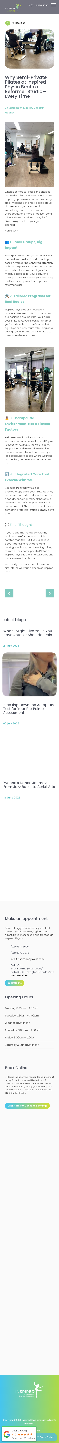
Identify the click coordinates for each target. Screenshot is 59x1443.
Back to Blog (18, 22)
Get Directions (19, 975)
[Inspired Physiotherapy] (13, 7)
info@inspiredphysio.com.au (28, 959)
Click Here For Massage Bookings (27, 1105)
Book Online (47, 1437)
